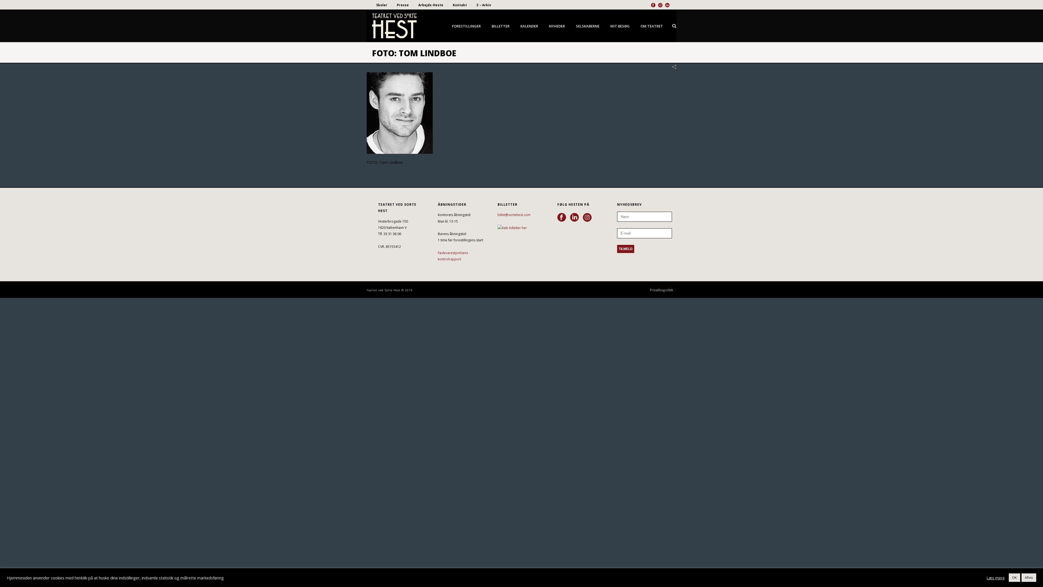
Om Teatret (651, 26)
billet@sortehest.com (514, 215)
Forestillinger (466, 26)
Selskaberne (587, 26)
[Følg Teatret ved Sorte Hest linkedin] (574, 217)
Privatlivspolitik (661, 290)
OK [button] (1014, 577)
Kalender (529, 26)
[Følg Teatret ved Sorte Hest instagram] (587, 217)
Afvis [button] (1029, 577)
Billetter (501, 26)
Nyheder (557, 26)
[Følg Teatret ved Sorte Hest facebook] (561, 217)
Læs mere (996, 577)
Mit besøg (620, 26)
